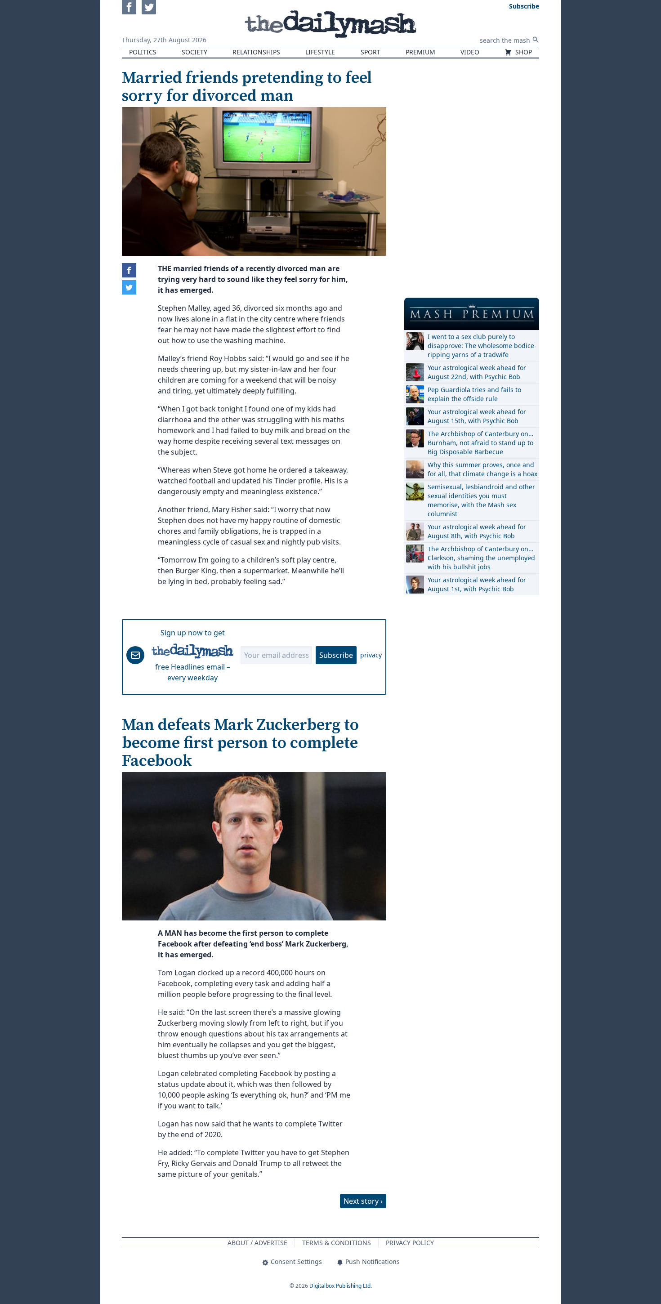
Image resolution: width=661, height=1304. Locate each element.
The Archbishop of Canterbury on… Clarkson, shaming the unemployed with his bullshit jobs (481, 558)
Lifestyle (320, 52)
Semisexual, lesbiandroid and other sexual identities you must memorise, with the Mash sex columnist (481, 500)
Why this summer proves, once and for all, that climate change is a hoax (482, 469)
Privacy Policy (410, 1242)
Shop (523, 52)
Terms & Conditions (336, 1242)
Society (194, 52)
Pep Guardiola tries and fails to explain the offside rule (474, 394)
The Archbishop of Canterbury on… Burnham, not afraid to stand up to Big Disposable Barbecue (480, 442)
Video (469, 52)
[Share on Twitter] (129, 287)
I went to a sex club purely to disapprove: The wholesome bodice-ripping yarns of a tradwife (482, 345)
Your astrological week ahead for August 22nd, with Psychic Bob (477, 372)
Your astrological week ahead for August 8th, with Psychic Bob (477, 531)
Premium (420, 52)
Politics (142, 52)
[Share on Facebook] (129, 270)
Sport (370, 52)
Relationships (256, 52)
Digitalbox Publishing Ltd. (340, 1286)
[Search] (535, 39)
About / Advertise (257, 1242)
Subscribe (336, 655)
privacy (371, 655)
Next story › (363, 1201)
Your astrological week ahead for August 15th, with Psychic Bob (477, 416)
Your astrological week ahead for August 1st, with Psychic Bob (477, 584)
